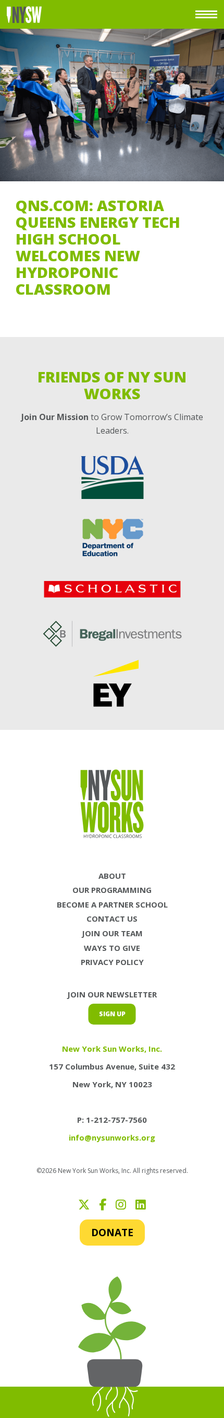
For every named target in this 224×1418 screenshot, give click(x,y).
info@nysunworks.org (112, 1137)
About (112, 875)
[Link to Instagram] (121, 1204)
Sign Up (112, 1013)
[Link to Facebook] (102, 1204)
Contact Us (112, 918)
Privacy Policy (112, 962)
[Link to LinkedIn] (140, 1204)
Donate (112, 1232)
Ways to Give (112, 948)
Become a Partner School (112, 904)
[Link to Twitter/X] (84, 1204)
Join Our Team (112, 933)
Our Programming (112, 890)
